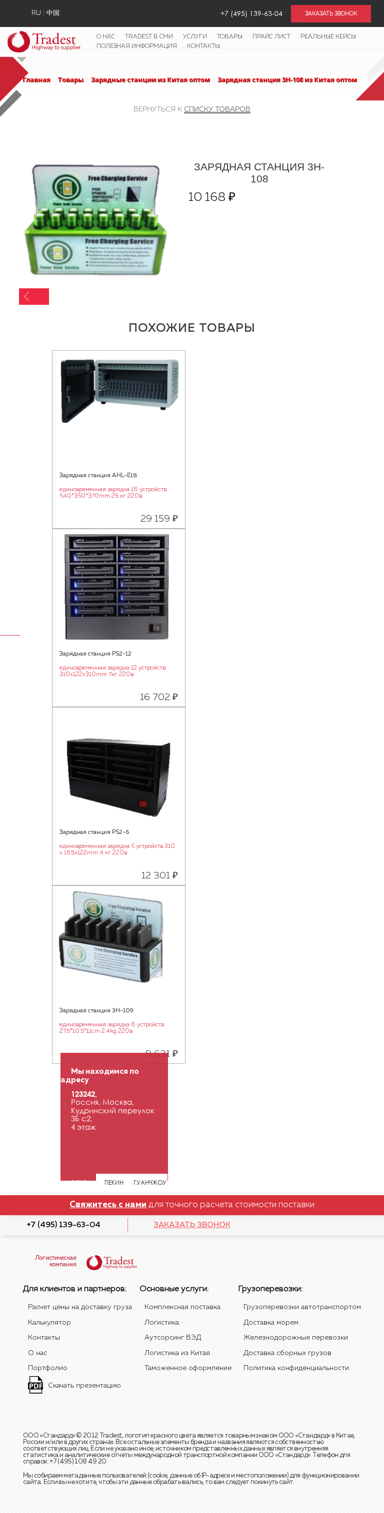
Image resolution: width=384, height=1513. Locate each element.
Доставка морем (271, 1322)
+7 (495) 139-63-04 (63, 1225)
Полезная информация (136, 46)
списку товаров (217, 109)
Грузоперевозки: (270, 1289)
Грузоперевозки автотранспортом (302, 1307)
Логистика (161, 1322)
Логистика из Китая (177, 1353)
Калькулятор (49, 1322)
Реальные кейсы (328, 37)
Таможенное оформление (188, 1368)
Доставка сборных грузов (288, 1353)
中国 (53, 13)
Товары (229, 37)
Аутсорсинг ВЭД (172, 1337)
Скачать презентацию (84, 1385)
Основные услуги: (174, 1289)
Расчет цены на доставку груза (80, 1307)
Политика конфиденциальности (296, 1368)
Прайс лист (271, 37)
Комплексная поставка (182, 1307)
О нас (105, 37)
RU (36, 13)
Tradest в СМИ (149, 37)
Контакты (203, 46)
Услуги (195, 37)
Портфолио (48, 1368)
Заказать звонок (192, 1225)
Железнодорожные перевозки (296, 1337)
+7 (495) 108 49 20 (78, 1462)
